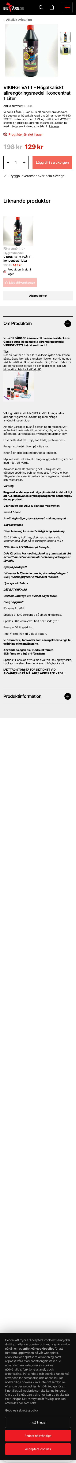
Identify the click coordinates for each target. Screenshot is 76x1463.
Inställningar (38, 1422)
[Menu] (41, 7)
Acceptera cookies (38, 1449)
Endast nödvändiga (38, 1435)
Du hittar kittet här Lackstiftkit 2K (34, 367)
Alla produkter (38, 295)
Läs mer (54, 126)
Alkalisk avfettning (19, 19)
